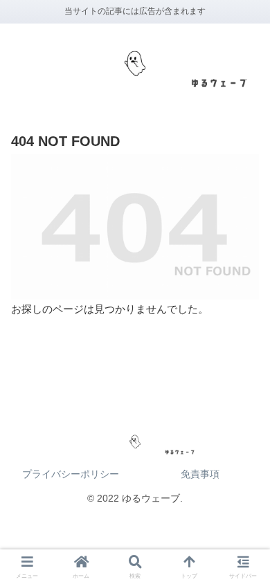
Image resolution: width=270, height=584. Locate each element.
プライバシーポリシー (70, 474)
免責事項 (200, 474)
